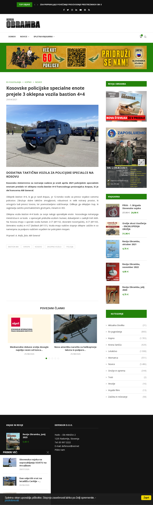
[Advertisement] (52, 275)
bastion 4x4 (13, 247)
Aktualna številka (127, 325)
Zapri (146, 497)
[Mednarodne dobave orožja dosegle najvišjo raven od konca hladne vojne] (29, 328)
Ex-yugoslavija (13, 82)
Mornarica (127, 357)
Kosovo (38, 247)
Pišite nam (60, 449)
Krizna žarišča (127, 344)
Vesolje (127, 383)
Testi (127, 377)
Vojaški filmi (127, 390)
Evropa (26, 247)
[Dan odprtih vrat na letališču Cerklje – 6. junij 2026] (9, 481)
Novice (23, 36)
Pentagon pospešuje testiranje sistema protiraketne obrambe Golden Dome (79, 4)
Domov (12, 36)
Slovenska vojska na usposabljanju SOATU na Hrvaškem (32, 462)
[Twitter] (68, 9)
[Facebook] (63, 9)
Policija (69, 247)
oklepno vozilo (54, 247)
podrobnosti (12, 500)
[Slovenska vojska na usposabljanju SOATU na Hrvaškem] (9, 462)
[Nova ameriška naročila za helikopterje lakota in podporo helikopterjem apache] (75, 328)
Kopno (28, 82)
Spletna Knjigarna (43, 36)
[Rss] (89, 9)
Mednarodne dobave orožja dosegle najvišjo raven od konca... (29, 348)
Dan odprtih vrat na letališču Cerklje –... (30, 480)
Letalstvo (127, 351)
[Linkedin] (76, 9)
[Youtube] (81, 9)
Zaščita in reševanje (127, 396)
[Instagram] (72, 9)
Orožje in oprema (127, 370)
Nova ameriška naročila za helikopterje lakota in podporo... (75, 348)
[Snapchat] (85, 9)
